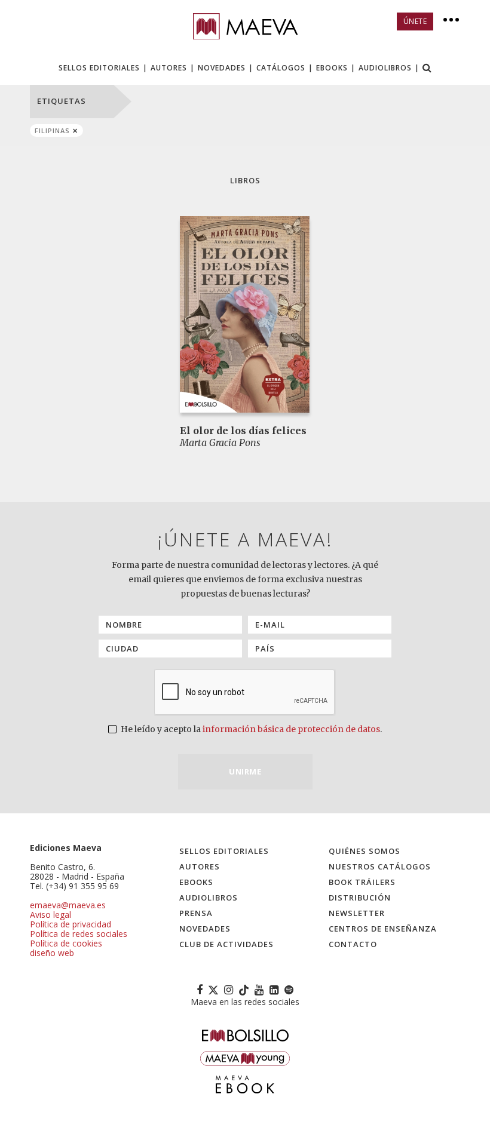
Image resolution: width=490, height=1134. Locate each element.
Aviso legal (50, 914)
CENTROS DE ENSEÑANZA (383, 928)
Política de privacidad (70, 924)
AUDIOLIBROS (385, 68)
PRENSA (196, 913)
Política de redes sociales (78, 933)
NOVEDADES (222, 68)
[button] (427, 69)
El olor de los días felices (243, 431)
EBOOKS (332, 68)
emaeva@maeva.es (68, 905)
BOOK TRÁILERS (362, 882)
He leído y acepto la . (250, 729)
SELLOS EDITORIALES (99, 68)
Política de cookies (66, 943)
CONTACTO (353, 944)
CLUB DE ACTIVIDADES (226, 944)
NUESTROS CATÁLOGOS (380, 866)
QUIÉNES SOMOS (364, 851)
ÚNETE (415, 21)
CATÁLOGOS (280, 68)
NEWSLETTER (357, 913)
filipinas (52, 130)
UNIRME (245, 771)
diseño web (52, 952)
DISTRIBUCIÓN (360, 897)
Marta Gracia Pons (220, 442)
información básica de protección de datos (291, 729)
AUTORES (169, 68)
